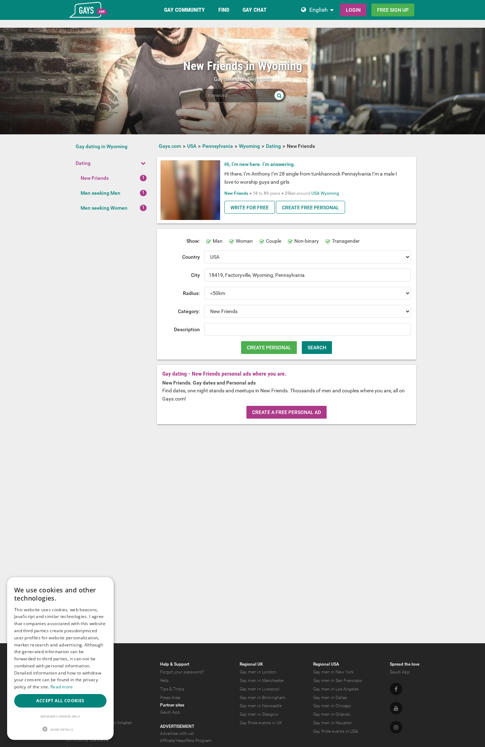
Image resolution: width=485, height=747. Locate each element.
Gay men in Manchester (262, 680)
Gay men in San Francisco (337, 680)
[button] (60, 729)
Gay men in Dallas (330, 697)
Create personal (269, 347)
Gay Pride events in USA (335, 731)
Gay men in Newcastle (261, 705)
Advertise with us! (177, 733)
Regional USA (326, 664)
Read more (61, 687)
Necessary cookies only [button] (60, 716)
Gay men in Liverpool (259, 689)
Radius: (191, 293)
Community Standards (87, 739)
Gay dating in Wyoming (101, 146)
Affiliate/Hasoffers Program (186, 740)
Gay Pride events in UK (261, 722)
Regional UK (251, 664)
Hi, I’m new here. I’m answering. (259, 164)
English (318, 9)
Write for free (249, 207)
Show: (193, 241)
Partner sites (172, 705)
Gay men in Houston (332, 722)
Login (353, 10)
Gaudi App (170, 712)
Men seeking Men (100, 193)
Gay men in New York (333, 672)
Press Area (170, 697)
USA (315, 193)
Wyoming (330, 193)
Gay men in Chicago (332, 705)
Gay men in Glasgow (259, 714)
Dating (83, 163)
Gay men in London (258, 672)
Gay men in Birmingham (262, 697)
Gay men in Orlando (331, 714)
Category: (189, 311)
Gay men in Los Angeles (336, 689)
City (195, 275)
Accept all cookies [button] (60, 701)
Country (191, 257)
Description (187, 329)
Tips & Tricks (172, 689)
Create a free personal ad (286, 412)
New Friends (95, 178)
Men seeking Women (104, 208)
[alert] (60, 658)
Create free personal (310, 207)
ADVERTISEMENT (177, 726)
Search (316, 347)
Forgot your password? (182, 672)
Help (164, 680)
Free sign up (393, 10)
